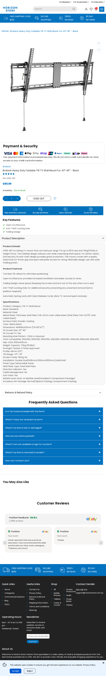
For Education (98, 2)
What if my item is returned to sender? (24, 452)
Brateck (7, 166)
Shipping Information (38, 603)
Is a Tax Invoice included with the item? (25, 411)
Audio (68, 595)
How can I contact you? (17, 460)
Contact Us (34, 589)
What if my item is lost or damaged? (23, 427)
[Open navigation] (101, 9)
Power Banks (69, 600)
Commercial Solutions (15, 597)
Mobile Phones (57, 594)
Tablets (57, 599)
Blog (6, 601)
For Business (65, 2)
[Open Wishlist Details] (91, 9)
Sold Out (38, 198)
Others (69, 605)
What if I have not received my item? (24, 419)
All (55, 589)
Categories (9, 593)
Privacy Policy (35, 593)
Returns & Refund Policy (37, 598)
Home (5, 31)
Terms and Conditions (39, 607)
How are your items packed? (19, 436)
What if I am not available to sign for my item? (28, 444)
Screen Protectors (70, 590)
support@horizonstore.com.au (89, 593)
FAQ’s (7, 604)
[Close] (103, 662)
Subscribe (32, 642)
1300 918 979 (81, 590)
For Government (81, 2)
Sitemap (33, 610)
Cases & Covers (57, 604)
